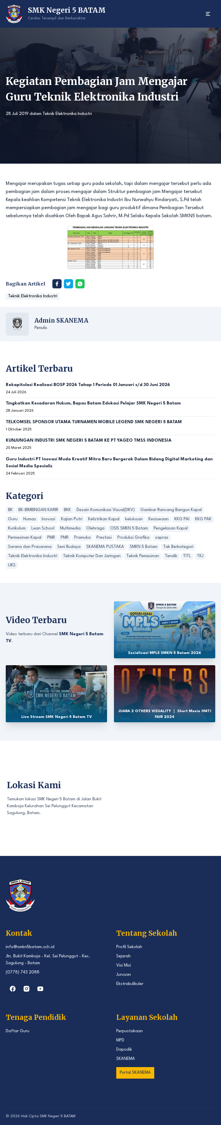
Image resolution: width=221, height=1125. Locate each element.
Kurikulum (17, 528)
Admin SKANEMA (61, 320)
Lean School (42, 528)
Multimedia (70, 528)
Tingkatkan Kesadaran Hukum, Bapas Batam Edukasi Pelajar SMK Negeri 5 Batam (93, 403)
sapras (161, 538)
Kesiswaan (158, 519)
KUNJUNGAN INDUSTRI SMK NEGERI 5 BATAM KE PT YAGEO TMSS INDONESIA (89, 440)
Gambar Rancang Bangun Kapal (171, 510)
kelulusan (134, 519)
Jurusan (123, 975)
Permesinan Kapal (24, 538)
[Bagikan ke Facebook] (57, 283)
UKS (12, 565)
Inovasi (48, 519)
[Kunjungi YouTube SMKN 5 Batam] (40, 989)
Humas (29, 519)
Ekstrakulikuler (129, 984)
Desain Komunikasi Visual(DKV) (106, 510)
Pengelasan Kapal (171, 528)
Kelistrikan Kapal (103, 519)
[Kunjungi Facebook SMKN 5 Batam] (13, 989)
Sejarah (123, 956)
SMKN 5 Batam (143, 547)
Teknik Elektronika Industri (67, 114)
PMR (51, 538)
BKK (67, 510)
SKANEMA (125, 1059)
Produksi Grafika (133, 538)
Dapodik (124, 1050)
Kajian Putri (71, 519)
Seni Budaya (69, 547)
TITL (187, 556)
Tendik (171, 556)
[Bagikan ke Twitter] (68, 283)
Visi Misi (123, 965)
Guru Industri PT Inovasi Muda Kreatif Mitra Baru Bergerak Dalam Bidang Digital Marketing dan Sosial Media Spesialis (109, 462)
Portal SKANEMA (135, 1073)
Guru (13, 519)
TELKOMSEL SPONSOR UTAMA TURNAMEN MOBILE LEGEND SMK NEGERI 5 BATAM (94, 422)
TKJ (200, 556)
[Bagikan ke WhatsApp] (80, 283)
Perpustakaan (129, 1031)
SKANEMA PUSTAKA (105, 547)
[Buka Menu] (208, 13)
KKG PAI (181, 519)
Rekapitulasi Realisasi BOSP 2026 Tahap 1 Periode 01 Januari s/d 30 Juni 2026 (88, 385)
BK (10, 510)
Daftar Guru (17, 1031)
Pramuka (82, 538)
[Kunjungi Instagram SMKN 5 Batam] (26, 989)
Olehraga (95, 528)
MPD (120, 1040)
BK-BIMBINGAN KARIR (38, 510)
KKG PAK (203, 519)
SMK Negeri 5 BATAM (57, 1116)
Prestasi (104, 538)
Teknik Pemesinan (142, 556)
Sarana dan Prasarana (30, 547)
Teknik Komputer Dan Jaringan (92, 556)
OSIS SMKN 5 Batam (129, 528)
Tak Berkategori (178, 547)
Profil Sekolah (129, 947)
